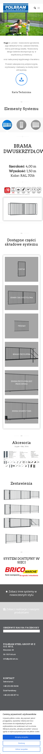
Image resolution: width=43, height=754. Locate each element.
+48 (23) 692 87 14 (10, 695)
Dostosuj (21, 743)
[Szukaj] (34, 7)
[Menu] (38, 8)
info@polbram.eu (10, 659)
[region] (21, 732)
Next (41, 24)
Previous (2, 24)
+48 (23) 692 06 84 (10, 686)
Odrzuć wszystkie (21, 749)
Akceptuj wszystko (21, 737)
